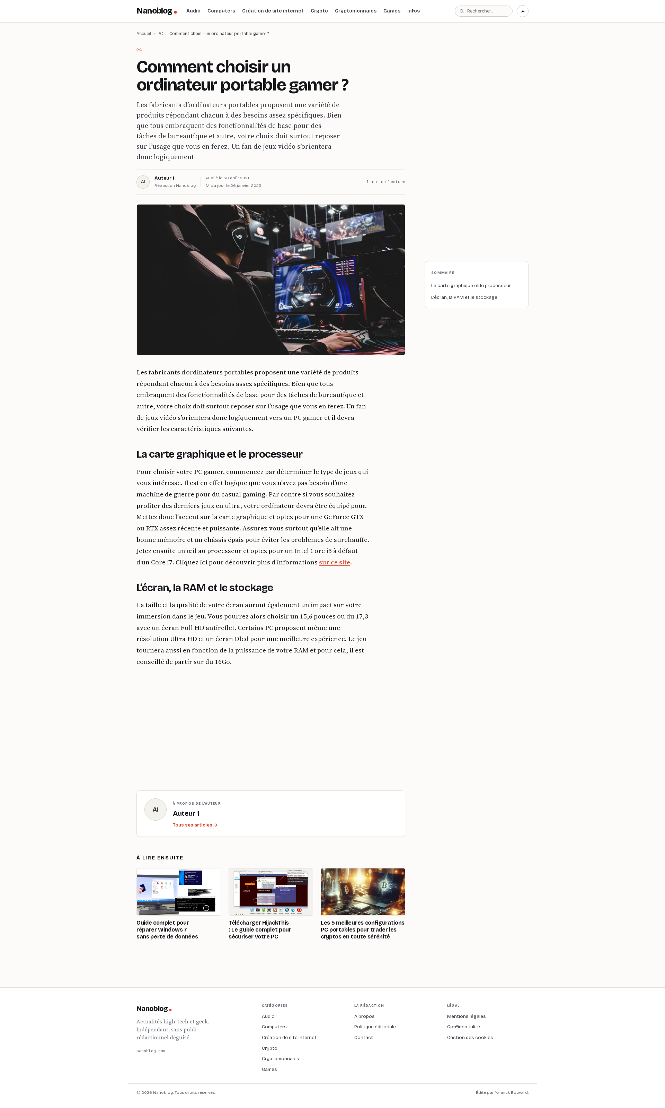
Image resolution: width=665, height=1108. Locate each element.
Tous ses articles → (195, 825)
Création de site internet (273, 11)
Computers (221, 11)
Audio (193, 11)
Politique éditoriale (375, 1027)
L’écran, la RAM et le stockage (464, 297)
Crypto (319, 11)
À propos (364, 1016)
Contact (363, 1037)
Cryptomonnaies (355, 11)
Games (391, 11)
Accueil (143, 33)
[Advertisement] (254, 726)
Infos (413, 11)
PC (160, 33)
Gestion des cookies (470, 1037)
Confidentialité (463, 1027)
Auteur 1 (164, 178)
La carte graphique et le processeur (471, 285)
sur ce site (334, 561)
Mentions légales (466, 1016)
